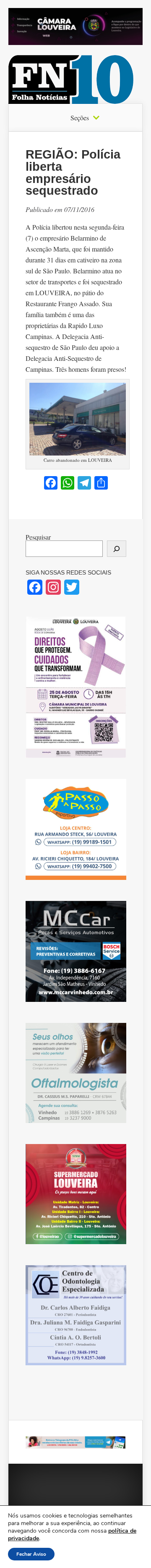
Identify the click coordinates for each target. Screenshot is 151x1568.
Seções (79, 117)
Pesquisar (38, 536)
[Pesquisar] (116, 548)
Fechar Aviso (31, 1554)
